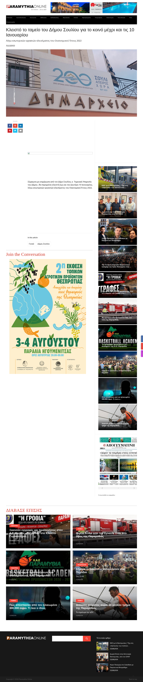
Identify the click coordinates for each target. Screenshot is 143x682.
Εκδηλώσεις (55, 17)
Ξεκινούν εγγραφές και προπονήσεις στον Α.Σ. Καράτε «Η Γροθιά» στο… (117, 292)
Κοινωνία (33, 17)
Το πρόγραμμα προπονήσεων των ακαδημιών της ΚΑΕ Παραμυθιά (114, 345)
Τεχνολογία (121, 17)
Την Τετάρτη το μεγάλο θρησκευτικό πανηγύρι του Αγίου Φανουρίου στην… (116, 266)
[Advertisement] (60, 136)
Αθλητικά (43, 17)
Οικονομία (110, 17)
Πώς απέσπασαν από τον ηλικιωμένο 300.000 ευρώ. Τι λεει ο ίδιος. (33, 606)
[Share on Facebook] (10, 126)
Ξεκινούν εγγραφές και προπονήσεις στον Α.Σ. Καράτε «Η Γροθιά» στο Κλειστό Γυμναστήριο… (36, 533)
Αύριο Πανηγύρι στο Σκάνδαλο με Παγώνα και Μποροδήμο (115, 239)
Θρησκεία (66, 17)
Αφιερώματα (86, 17)
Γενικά (76, 17)
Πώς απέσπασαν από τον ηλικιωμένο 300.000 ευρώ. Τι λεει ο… (116, 398)
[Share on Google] (15, 126)
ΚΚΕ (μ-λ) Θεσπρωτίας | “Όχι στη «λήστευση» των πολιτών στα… (115, 186)
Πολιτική (9, 17)
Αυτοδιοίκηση (21, 17)
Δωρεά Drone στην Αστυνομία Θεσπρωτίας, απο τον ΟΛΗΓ (113, 213)
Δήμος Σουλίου (44, 244)
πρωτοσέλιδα (103, 495)
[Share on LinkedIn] (20, 126)
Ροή (130, 17)
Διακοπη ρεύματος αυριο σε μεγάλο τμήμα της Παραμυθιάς (115, 425)
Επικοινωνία (11, 22)
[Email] (20, 131)
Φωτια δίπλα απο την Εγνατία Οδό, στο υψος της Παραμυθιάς (117, 319)
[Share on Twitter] (15, 131)
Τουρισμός (98, 17)
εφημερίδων (112, 495)
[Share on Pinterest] (10, 131)
